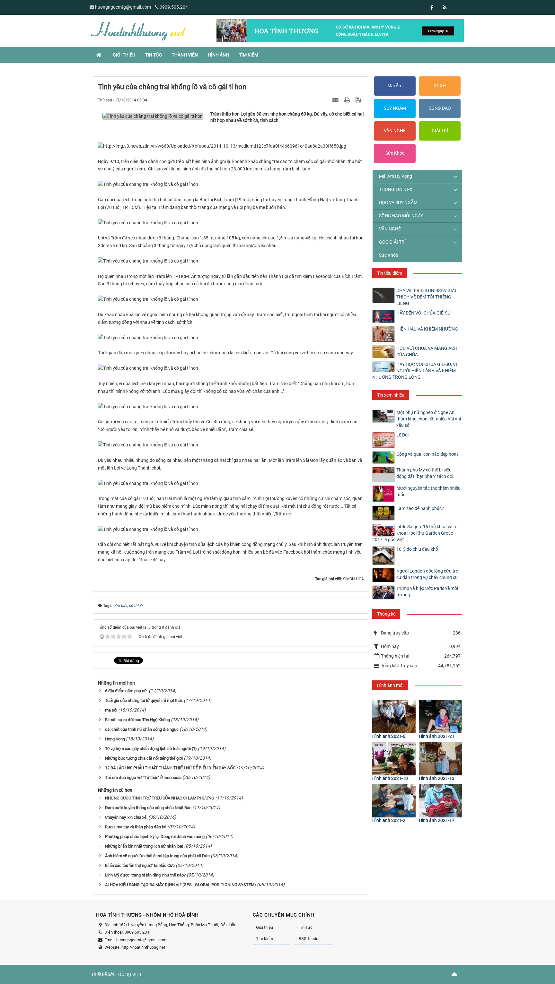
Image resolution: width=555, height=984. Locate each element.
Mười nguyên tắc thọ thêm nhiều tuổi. (428, 491)
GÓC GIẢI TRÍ (392, 242)
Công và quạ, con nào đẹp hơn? (427, 454)
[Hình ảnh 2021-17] (440, 800)
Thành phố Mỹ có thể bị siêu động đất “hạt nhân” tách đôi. (425, 473)
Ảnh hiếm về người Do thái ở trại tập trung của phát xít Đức (157, 855)
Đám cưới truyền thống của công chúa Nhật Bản (148, 807)
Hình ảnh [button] (218, 54)
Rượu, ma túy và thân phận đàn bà (135, 826)
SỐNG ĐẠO (440, 108)
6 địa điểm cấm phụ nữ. (126, 690)
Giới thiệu (264, 927)
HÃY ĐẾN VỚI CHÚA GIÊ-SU (423, 312)
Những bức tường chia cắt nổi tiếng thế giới (144, 758)
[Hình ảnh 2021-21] (440, 716)
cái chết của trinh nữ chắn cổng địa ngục (142, 729)
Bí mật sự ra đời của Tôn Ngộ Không (137, 719)
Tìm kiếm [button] (248, 54)
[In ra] (347, 99)
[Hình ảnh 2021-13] (440, 758)
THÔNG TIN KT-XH (397, 189)
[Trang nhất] (99, 55)
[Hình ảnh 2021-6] (394, 716)
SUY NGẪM (395, 108)
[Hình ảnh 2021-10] (394, 758)
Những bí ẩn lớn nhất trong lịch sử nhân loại (144, 846)
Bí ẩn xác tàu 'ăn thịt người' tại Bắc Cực (140, 865)
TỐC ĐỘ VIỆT (129, 974)
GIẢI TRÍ (440, 130)
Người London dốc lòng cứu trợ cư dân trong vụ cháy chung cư (427, 574)
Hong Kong (115, 739)
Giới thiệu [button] (124, 54)
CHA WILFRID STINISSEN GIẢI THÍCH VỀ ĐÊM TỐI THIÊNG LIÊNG (426, 297)
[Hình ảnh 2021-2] (394, 800)
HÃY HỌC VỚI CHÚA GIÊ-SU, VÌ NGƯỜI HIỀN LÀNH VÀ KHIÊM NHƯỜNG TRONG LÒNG (414, 371)
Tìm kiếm (264, 938)
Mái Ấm (394, 85)
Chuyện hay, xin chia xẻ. (126, 817)
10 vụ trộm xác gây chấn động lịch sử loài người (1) (151, 748)
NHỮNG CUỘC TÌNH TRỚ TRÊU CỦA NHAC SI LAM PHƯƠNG (159, 798)
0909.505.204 (174, 7)
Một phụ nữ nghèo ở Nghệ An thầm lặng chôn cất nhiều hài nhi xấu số (428, 419)
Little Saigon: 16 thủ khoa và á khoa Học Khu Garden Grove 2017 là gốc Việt (414, 533)
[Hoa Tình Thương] (138, 30)
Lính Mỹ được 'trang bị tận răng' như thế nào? (145, 875)
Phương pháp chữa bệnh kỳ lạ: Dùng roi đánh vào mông (155, 836)
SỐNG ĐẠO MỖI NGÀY (401, 215)
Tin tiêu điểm (389, 273)
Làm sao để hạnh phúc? (420, 508)
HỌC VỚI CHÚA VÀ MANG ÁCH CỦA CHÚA (426, 351)
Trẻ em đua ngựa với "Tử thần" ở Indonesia (143, 777)
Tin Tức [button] (153, 54)
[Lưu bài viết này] (359, 99)
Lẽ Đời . (403, 434)
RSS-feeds (308, 938)
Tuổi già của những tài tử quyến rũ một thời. (144, 700)
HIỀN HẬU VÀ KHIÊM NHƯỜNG (427, 329)
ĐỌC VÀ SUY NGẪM (398, 202)
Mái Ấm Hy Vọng (395, 176)
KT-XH (440, 85)
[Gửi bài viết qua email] (336, 99)
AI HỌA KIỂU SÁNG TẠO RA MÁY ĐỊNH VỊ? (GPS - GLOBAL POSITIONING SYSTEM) (180, 884)
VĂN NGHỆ (395, 130)
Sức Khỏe (394, 153)
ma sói (111, 710)
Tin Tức (306, 927)
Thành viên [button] (185, 54)
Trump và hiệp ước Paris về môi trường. (427, 591)
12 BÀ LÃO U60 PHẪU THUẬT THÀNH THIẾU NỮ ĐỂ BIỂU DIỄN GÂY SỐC (170, 767)
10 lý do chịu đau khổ (417, 549)
